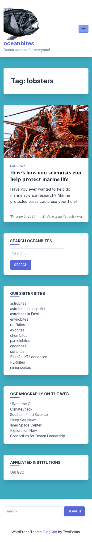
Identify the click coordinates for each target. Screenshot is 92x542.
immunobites (20, 367)
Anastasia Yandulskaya (64, 216)
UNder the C (20, 404)
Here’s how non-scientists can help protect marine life (45, 176)
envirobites (19, 319)
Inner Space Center (26, 425)
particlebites (20, 340)
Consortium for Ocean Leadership (37, 436)
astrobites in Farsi (24, 314)
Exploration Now (23, 430)
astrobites (18, 303)
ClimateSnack (21, 409)
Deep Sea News (23, 420)
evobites (17, 330)
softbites (17, 351)
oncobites (18, 346)
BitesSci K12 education (28, 357)
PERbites (17, 362)
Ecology (17, 166)
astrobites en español (27, 309)
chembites (18, 335)
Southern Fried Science (29, 414)
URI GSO (17, 472)
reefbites (17, 325)
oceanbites (19, 43)
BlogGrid (50, 532)
